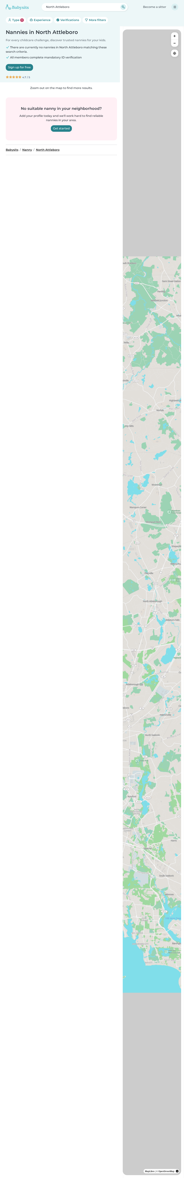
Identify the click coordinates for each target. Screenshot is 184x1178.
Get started (61, 128)
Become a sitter (154, 7)
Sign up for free (19, 67)
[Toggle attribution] (177, 1171)
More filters (97, 20)
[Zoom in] (174, 36)
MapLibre (150, 1171)
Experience (41, 20)
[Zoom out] (174, 43)
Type (17, 20)
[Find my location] (174, 53)
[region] (152, 602)
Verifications (69, 20)
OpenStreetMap (166, 1171)
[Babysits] (17, 7)
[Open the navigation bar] (174, 7)
